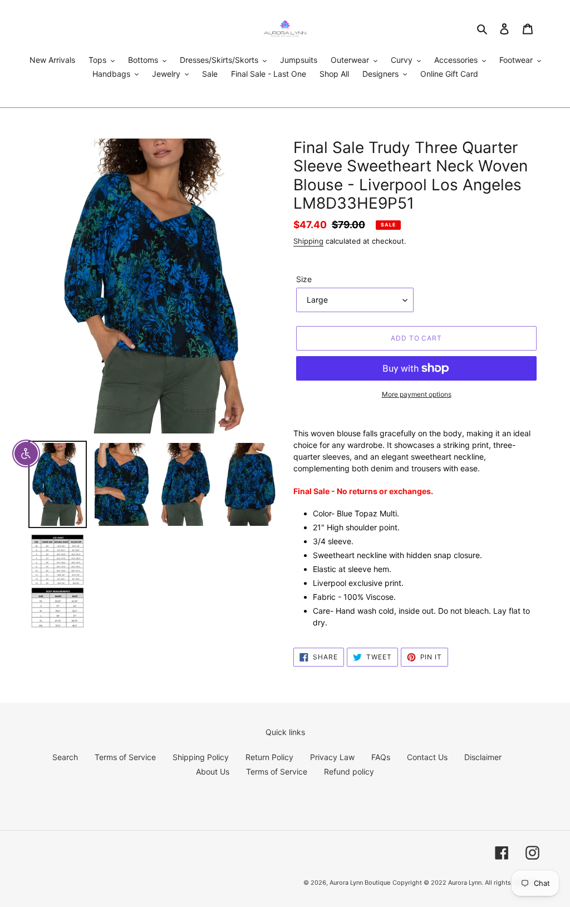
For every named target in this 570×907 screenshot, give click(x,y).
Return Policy (269, 757)
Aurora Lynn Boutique (360, 882)
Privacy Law (332, 757)
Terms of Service (125, 757)
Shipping (308, 240)
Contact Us (427, 757)
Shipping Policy (201, 757)
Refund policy (349, 771)
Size (304, 279)
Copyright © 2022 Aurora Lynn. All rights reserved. (465, 882)
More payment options (416, 394)
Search (65, 757)
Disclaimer (483, 757)
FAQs (380, 757)
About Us (212, 771)
